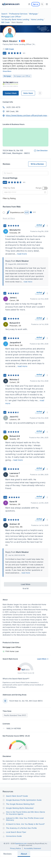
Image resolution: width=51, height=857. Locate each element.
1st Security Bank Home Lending (15, 19)
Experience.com (21, 843)
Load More (25, 584)
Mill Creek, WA (12, 111)
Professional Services (18, 14)
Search (4, 14)
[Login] (29, 4)
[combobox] (25, 173)
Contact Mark (11, 93)
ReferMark (28, 93)
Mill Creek (5, 22)
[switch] (45, 188)
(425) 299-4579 (13, 107)
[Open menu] (47, 4)
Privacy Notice (15, 848)
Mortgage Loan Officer (11, 16)
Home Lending (37, 19)
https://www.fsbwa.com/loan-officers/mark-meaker (27, 115)
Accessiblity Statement (32, 848)
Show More (7, 71)
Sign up (35, 4)
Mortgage (33, 14)
